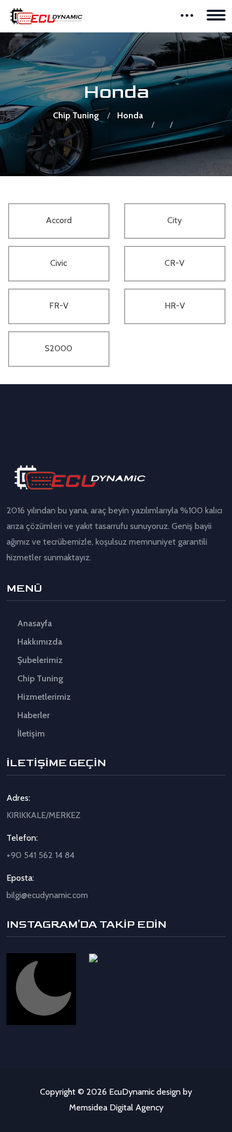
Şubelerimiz (39, 660)
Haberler (32, 715)
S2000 (58, 348)
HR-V (175, 305)
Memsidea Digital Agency (116, 1107)
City (174, 220)
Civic (58, 263)
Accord (59, 220)
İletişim (30, 733)
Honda (130, 115)
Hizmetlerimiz (43, 697)
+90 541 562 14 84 (40, 855)
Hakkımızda (38, 642)
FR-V (59, 305)
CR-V (175, 263)
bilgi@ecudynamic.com (47, 895)
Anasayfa (33, 623)
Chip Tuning (76, 115)
